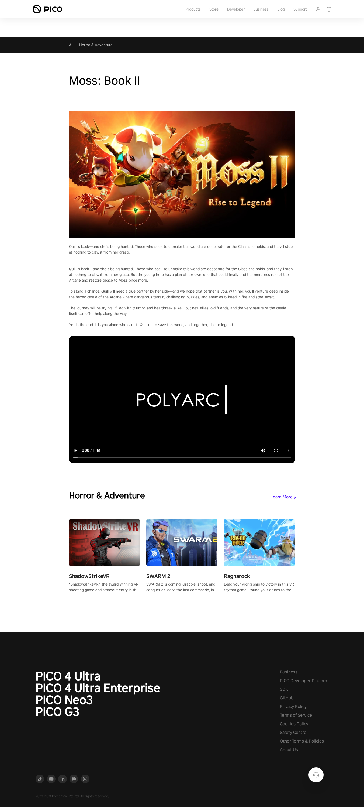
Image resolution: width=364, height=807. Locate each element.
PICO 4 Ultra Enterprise (98, 688)
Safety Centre (293, 732)
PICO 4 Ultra (68, 676)
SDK (284, 689)
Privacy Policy (293, 706)
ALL (72, 44)
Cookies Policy (294, 724)
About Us (289, 750)
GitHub (287, 698)
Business (261, 9)
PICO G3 (57, 711)
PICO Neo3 (64, 699)
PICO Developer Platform (304, 680)
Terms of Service (296, 715)
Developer (236, 9)
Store (214, 9)
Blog (281, 9)
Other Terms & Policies (302, 741)
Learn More (282, 497)
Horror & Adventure (96, 44)
